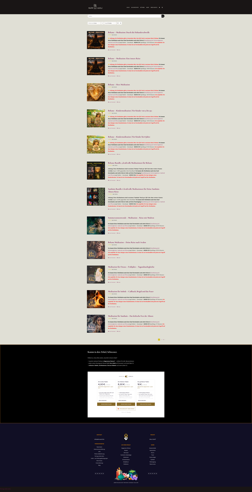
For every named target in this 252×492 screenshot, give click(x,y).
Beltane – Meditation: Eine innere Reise (124, 58)
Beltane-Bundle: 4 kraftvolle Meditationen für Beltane (130, 163)
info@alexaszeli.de (99, 439)
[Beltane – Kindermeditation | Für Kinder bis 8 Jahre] (96, 145)
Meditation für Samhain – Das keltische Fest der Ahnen (130, 316)
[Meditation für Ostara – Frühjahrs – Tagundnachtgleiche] (96, 275)
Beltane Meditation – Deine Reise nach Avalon (127, 242)
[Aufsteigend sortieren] (102, 23)
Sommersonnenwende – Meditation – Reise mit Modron (131, 218)
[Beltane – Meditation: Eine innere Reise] (96, 66)
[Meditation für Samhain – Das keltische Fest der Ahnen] (96, 324)
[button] (162, 7)
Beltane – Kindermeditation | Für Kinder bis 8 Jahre (129, 137)
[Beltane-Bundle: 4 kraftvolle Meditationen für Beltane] (96, 171)
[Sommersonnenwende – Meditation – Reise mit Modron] (96, 225)
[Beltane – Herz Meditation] (96, 92)
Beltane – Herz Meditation (119, 84)
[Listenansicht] (120, 23)
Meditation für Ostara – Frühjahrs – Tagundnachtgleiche (131, 267)
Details (119, 49)
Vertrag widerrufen (5, 489)
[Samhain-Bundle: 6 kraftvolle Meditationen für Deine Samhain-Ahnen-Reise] (96, 197)
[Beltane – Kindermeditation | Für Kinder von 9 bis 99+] (96, 118)
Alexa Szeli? (152, 439)
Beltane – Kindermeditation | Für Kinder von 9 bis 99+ (130, 110)
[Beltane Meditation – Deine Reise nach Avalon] (96, 250)
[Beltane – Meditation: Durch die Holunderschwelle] (96, 40)
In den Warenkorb (112, 49)
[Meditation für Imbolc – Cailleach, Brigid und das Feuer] (96, 299)
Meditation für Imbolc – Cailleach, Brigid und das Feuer (131, 291)
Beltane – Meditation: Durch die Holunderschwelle (128, 32)
